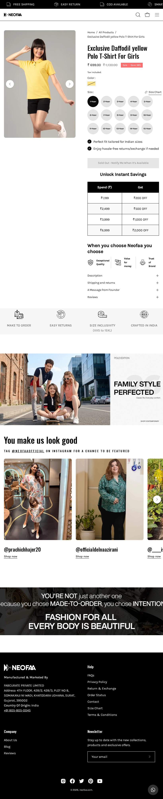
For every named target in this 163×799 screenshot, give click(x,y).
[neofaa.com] (13, 15)
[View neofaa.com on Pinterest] (91, 781)
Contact (93, 701)
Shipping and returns (101, 282)
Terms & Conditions (102, 715)
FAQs (90, 675)
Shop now (10, 556)
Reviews (92, 297)
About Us (10, 740)
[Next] (70, 84)
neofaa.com (86, 789)
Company (10, 731)
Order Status (96, 695)
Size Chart (95, 708)
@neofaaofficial (28, 451)
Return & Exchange (101, 688)
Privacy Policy (97, 682)
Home (91, 32)
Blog (7, 746)
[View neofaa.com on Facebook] (72, 781)
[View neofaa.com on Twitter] (81, 781)
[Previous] (10, 84)
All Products (106, 32)
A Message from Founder (103, 290)
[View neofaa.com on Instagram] (63, 781)
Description (94, 275)
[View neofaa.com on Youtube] (100, 781)
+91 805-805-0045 (17, 710)
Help (90, 666)
